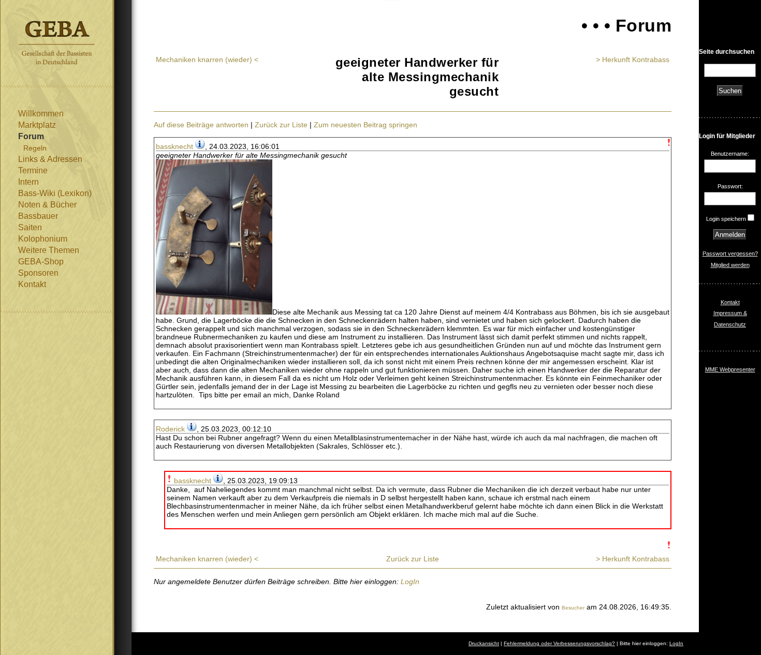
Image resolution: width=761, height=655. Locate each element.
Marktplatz (37, 125)
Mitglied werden (730, 265)
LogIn (410, 581)
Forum (31, 136)
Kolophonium (42, 238)
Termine (33, 170)
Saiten (30, 227)
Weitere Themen (48, 250)
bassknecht (174, 146)
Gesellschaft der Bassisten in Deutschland (57, 43)
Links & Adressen (50, 159)
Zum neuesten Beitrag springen (365, 125)
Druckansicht (484, 643)
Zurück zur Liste (281, 125)
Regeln (35, 148)
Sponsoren (38, 273)
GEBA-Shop (41, 261)
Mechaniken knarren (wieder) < (207, 59)
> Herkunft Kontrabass (632, 59)
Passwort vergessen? (730, 253)
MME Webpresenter (730, 369)
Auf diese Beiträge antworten (201, 125)
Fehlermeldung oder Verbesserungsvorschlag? (559, 643)
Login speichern (726, 219)
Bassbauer (38, 216)
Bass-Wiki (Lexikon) (55, 193)
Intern (28, 181)
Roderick (170, 429)
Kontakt (32, 284)
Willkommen (41, 113)
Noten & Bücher (47, 204)
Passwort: (730, 186)
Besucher (573, 608)
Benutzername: (730, 154)
